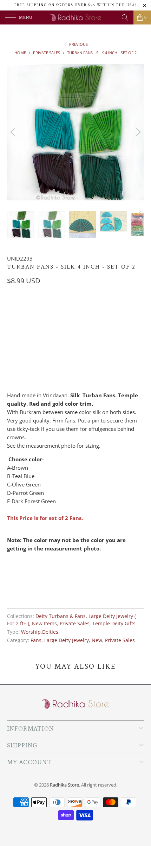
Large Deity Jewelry (66, 640)
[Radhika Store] (75, 17)
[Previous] (14, 132)
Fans (36, 640)
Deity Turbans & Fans (60, 616)
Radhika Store (64, 785)
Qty (11, 342)
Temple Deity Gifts (114, 623)
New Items (44, 623)
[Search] (125, 17)
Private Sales (75, 623)
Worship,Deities (39, 632)
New (97, 640)
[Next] (137, 132)
